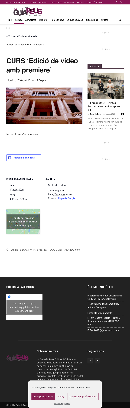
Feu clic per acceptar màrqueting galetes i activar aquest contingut (23, 221)
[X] (121, 2)
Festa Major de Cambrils (100, 313)
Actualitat (30, 20)
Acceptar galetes (43, 396)
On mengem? (58, 20)
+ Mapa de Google (65, 198)
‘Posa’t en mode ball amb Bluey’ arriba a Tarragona (104, 306)
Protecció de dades (95, 2)
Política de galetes (62, 403)
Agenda (19, 20)
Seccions (43, 20)
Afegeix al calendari (24, 157)
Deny (61, 396)
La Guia (33, 2)
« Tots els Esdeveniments (21, 36)
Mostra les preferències (83, 396)
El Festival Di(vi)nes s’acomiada (103, 330)
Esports (104, 20)
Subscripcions (55, 2)
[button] (120, 20)
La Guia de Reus (94, 114)
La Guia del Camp (75, 20)
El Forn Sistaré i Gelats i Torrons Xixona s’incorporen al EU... (104, 106)
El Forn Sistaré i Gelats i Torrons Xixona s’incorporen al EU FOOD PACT (104, 321)
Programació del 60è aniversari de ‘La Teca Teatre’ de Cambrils (105, 297)
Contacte (80, 2)
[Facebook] (116, 2)
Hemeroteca (69, 2)
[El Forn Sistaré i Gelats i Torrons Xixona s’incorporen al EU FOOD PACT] (106, 86)
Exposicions (92, 20)
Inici (10, 20)
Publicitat (43, 2)
